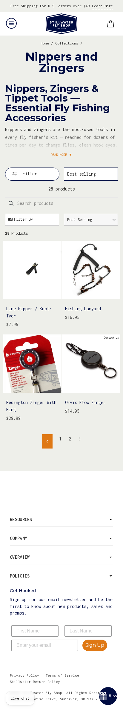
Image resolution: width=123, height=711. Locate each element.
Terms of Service (62, 675)
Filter (28, 173)
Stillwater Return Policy (35, 682)
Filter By (23, 219)
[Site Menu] (11, 23)
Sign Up (94, 645)
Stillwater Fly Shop (62, 23)
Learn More (102, 6)
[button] (91, 219)
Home (45, 43)
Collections (66, 43)
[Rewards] (108, 696)
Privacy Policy (24, 675)
